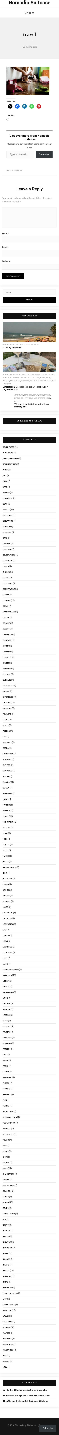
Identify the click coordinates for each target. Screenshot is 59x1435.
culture (44, 374)
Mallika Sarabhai (11, 970)
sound (6, 1202)
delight (6, 623)
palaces (6, 1026)
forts (6, 725)
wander (6, 1327)
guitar (6, 777)
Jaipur (6, 890)
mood (48, 398)
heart (48, 377)
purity (6, 1106)
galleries (35, 377)
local (17, 381)
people (6, 1072)
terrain (6, 1231)
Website (6, 261)
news (5, 1021)
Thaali (6, 1237)
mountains (34, 381)
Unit (5, 1299)
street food (9, 1214)
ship (5, 1157)
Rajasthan (8, 1112)
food (29, 377)
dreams (6, 652)
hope (5, 839)
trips (5, 1282)
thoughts (7, 1248)
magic (5, 964)
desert (6, 629)
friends (22, 345)
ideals (6, 862)
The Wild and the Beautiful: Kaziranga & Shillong (25, 1401)
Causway (7, 549)
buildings (7, 532)
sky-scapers (8, 1174)
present (7, 1095)
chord (6, 566)
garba (6, 748)
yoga (5, 1367)
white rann (8, 1344)
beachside (28, 395)
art (4, 476)
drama (6, 646)
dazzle (6, 618)
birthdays (7, 515)
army (5, 470)
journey (6, 381)
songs (6, 1197)
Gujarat (7, 782)
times (5, 1254)
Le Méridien (8, 924)
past (5, 1055)
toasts (6, 1259)
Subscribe (44, 154)
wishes (6, 1361)
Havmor (6, 811)
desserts (7, 635)
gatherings (8, 754)
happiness (28, 398)
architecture (9, 464)
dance (5, 606)
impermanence (9, 867)
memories (7, 975)
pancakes (7, 1038)
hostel (6, 845)
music (5, 998)
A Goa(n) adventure (12, 348)
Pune (5, 1100)
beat (5, 504)
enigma (6, 691)
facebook (7, 708)
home (5, 833)
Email (5, 247)
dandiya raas (9, 612)
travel (6, 1271)
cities (41, 395)
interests (41, 398)
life (4, 930)
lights (6, 936)
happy (42, 377)
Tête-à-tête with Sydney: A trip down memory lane (26, 1395)
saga (5, 1146)
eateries (6, 377)
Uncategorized (10, 1293)
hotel (5, 850)
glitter (6, 765)
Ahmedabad (8, 453)
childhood (7, 561)
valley (6, 1316)
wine (5, 1356)
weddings (7, 1339)
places (6, 1083)
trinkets (7, 1276)
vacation (29, 345)
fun (4, 737)
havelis (6, 805)
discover (51, 374)
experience (18, 398)
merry (6, 981)
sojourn (7, 1191)
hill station (8, 822)
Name (5, 233)
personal (7, 1078)
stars (6, 1208)
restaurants (9, 1123)
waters (36, 345)
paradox (7, 1043)
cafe (27, 374)
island (6, 884)
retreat (7, 1129)
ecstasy (7, 674)
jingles (6, 896)
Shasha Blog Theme (24, 1425)
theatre (7, 1242)
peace (5, 1060)
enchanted (14, 377)
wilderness (8, 1350)
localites (7, 947)
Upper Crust (9, 1305)
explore (23, 377)
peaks (5, 1066)
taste (6, 1225)
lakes (12, 381)
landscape (8, 913)
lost (5, 958)
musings (6, 1004)
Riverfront (8, 1134)
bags (5, 481)
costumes (7, 583)
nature (17, 401)
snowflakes (8, 1185)
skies (54, 381)
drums (6, 663)
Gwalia (6, 788)
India (5, 873)
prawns (6, 1089)
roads (6, 1140)
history (6, 828)
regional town (46, 381)
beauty (15, 345)
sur (4, 1219)
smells (6, 1180)
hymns (6, 856)
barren (6, 493)
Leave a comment (14, 170)
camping (6, 544)
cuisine (6, 595)
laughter (7, 919)
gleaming (7, 760)
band (5, 487)
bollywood (8, 521)
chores (6, 572)
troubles (7, 1288)
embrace (7, 680)
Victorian (7, 384)
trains (6, 1265)
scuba (6, 1151)
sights (6, 1163)
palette (6, 1032)
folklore (7, 714)
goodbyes (7, 771)
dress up (7, 657)
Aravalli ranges (10, 459)
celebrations (9, 555)
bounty (22, 374)
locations (25, 381)
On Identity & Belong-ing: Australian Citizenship (25, 1390)
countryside (35, 374)
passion (6, 1049)
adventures (7, 345)
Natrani (6, 1009)
